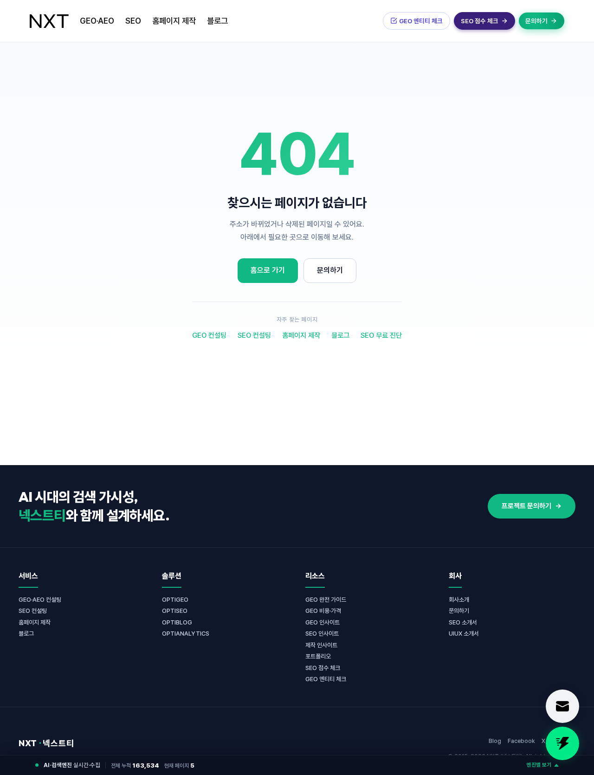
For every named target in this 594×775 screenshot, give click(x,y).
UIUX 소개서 (464, 633)
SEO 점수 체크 (322, 667)
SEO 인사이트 (322, 633)
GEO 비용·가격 (323, 610)
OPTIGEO (175, 599)
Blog (495, 740)
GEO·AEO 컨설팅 (40, 599)
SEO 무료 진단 (381, 335)
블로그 (217, 21)
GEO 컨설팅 (209, 335)
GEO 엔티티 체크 (325, 679)
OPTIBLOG (177, 622)
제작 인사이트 (321, 645)
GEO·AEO (97, 21)
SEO (133, 21)
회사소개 (459, 599)
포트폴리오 (318, 656)
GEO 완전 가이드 (325, 599)
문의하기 (330, 270)
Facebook (521, 740)
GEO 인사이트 (322, 622)
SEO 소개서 (463, 622)
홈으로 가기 (268, 270)
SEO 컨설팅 (254, 335)
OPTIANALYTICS (185, 633)
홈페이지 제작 (174, 21)
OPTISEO (174, 610)
